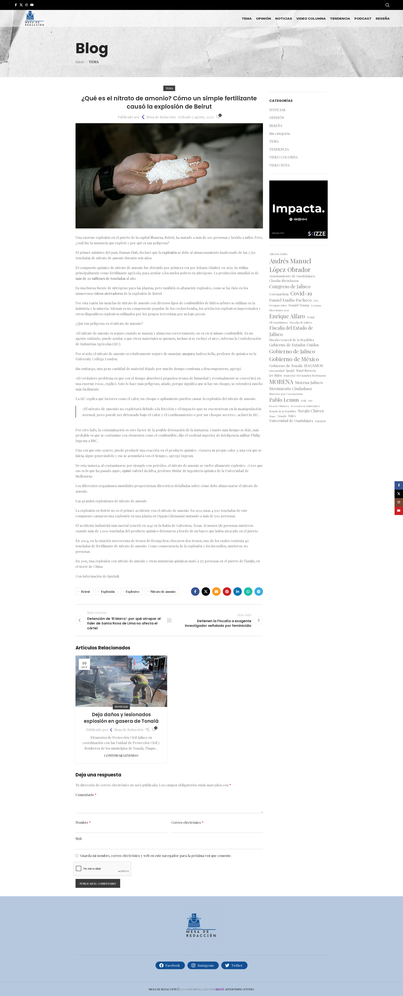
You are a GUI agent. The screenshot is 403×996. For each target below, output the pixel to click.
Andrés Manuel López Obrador (290, 265)
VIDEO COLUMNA (283, 157)
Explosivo (132, 591)
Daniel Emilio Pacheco (290, 300)
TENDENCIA (279, 149)
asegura (188, 353)
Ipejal (290, 370)
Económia (316, 305)
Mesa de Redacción (161, 117)
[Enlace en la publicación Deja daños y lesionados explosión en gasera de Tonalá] (121, 681)
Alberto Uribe (278, 254)
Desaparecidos (278, 305)
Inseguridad (276, 370)
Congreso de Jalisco (289, 286)
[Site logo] (34, 18)
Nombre (83, 822)
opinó (126, 471)
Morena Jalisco (309, 382)
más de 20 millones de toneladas (100, 278)
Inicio (80, 62)
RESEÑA (275, 125)
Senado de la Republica (282, 411)
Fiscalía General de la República (291, 340)
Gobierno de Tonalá (285, 365)
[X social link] (21, 5)
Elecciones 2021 (279, 310)
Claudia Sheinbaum (284, 280)
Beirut (85, 591)
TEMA (94, 62)
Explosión (108, 591)
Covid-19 (301, 293)
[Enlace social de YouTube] (32, 5)
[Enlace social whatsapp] (248, 591)
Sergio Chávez (311, 410)
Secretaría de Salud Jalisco (305, 406)
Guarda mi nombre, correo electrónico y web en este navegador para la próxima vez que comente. (155, 855)
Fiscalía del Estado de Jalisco (291, 331)
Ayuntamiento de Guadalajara (292, 276)
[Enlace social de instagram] (26, 5)
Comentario (86, 794)
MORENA (281, 381)
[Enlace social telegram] (258, 591)
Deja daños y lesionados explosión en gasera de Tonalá (121, 717)
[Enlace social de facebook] (15, 5)
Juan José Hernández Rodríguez (305, 375)
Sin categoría (279, 133)
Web (79, 838)
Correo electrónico (187, 822)
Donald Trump (299, 305)
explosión (169, 252)
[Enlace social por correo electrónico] (216, 591)
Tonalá (281, 416)
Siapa (272, 416)
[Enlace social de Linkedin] (237, 591)
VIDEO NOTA (279, 165)
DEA (316, 300)
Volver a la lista (169, 620)
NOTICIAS (121, 706)
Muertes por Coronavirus (286, 394)
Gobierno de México (294, 359)
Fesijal (310, 317)
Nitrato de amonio (162, 591)
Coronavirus (279, 294)
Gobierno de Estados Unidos (294, 344)
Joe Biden (275, 375)
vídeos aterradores (108, 293)
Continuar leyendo (121, 755)
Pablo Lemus (284, 399)
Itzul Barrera (306, 370)
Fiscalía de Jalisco (301, 322)
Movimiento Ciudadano (290, 388)
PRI (310, 400)
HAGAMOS (313, 365)
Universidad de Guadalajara (291, 420)
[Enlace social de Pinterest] (227, 591)
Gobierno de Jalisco (292, 351)
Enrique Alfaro (287, 316)
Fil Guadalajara (278, 322)
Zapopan (320, 421)
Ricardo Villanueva (279, 406)
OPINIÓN (276, 117)
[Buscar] (387, 5)
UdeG (292, 416)
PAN (303, 400)
